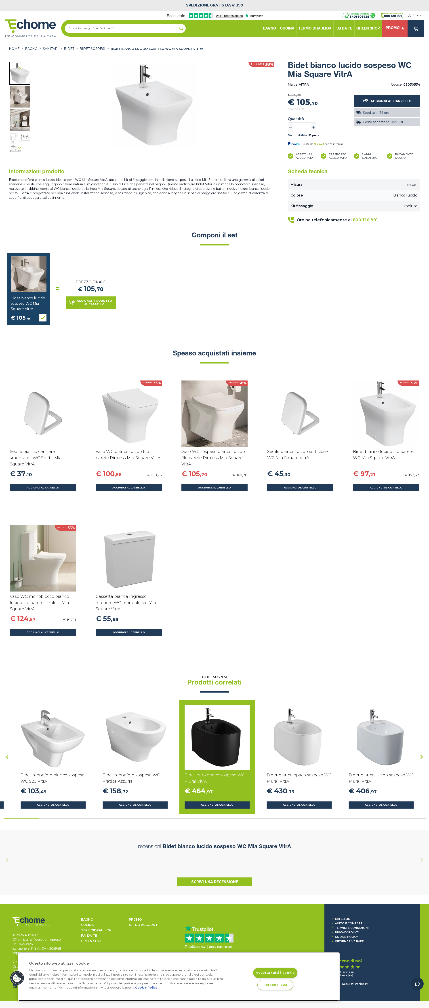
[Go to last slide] (19, 68)
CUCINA (87, 925)
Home (14, 49)
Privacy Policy (345, 932)
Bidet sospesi (92, 49)
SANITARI (51, 49)
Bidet (69, 49)
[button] (19, 73)
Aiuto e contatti (347, 923)
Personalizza (275, 985)
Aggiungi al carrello (43, 487)
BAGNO (31, 49)
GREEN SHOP (92, 941)
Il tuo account (143, 925)
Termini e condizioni (350, 928)
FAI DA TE (89, 936)
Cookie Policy (345, 936)
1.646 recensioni (345, 972)
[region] (179, 976)
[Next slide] (19, 147)
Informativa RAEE (348, 941)
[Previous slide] (7, 859)
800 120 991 (365, 220)
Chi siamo (341, 919)
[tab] (21, 818)
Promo (135, 919)
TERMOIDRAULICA (96, 930)
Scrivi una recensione (214, 882)
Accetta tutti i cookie (275, 973)
